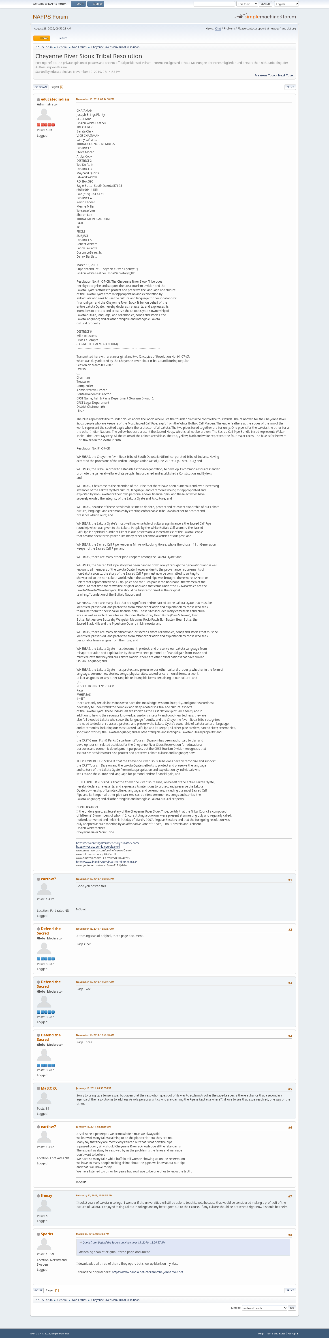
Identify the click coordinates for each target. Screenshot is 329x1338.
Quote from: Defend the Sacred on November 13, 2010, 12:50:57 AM (124, 1242)
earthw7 (48, 878)
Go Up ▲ (293, 1333)
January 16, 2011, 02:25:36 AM (93, 1126)
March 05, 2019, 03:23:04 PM (92, 1233)
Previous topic (265, 75)
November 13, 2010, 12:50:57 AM (95, 928)
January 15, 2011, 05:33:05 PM (93, 1088)
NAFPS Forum (50, 17)
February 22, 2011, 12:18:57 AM (94, 1195)
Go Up (38, 1290)
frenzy (46, 1195)
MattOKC (49, 1088)
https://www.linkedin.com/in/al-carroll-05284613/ (106, 862)
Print (290, 87)
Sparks (47, 1233)
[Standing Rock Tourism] (39, 905)
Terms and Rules (276, 1333)
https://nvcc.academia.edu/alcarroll (98, 847)
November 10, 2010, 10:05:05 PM (95, 878)
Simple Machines (60, 1333)
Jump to (236, 1308)
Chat (218, 28)
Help (261, 1333)
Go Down (40, 87)
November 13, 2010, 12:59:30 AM (95, 1035)
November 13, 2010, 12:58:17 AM (95, 981)
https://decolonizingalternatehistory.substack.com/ (107, 843)
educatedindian (55, 99)
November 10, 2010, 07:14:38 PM (95, 99)
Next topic (286, 75)
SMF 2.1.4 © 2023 (40, 1333)
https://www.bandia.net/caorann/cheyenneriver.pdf (147, 1272)
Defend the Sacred (49, 931)
